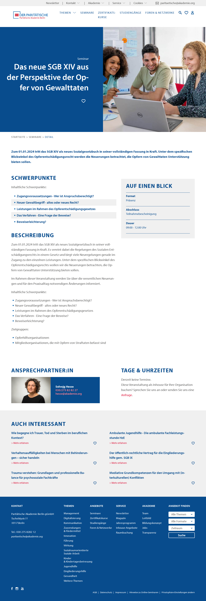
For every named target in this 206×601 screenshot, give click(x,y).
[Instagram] (17, 588)
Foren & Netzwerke (159, 12)
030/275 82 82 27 (67, 390)
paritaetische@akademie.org (177, 3)
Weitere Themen (73, 580)
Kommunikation (73, 523)
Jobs (144, 527)
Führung (68, 540)
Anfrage (126, 395)
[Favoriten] (186, 12)
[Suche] (180, 12)
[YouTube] (22, 588)
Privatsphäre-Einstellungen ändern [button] (178, 592)
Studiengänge (130, 12)
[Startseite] (30, 15)
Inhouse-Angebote (126, 527)
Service (116, 3)
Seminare (87, 12)
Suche (181, 535)
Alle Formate (179, 521)
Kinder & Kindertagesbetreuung (76, 560)
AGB (95, 592)
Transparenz (149, 532)
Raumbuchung (124, 532)
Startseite (18, 137)
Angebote (96, 505)
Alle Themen (178, 514)
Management (71, 513)
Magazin (121, 518)
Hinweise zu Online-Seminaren (143, 592)
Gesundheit (70, 576)
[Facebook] (12, 588)
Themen (65, 12)
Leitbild (146, 518)
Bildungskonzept (152, 523)
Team (145, 513)
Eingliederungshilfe (75, 571)
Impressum (120, 592)
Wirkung (68, 545)
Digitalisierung (72, 518)
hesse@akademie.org (69, 393)
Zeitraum (176, 528)
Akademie (94, 3)
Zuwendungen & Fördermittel (72, 529)
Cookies (138, 3)
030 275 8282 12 (26, 532)
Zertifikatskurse (99, 518)
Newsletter (52, 3)
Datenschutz (106, 592)
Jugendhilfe (70, 566)
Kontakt (71, 3)
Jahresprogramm (126, 523)
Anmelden (192, 12)
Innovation (70, 535)
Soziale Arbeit (76, 552)
